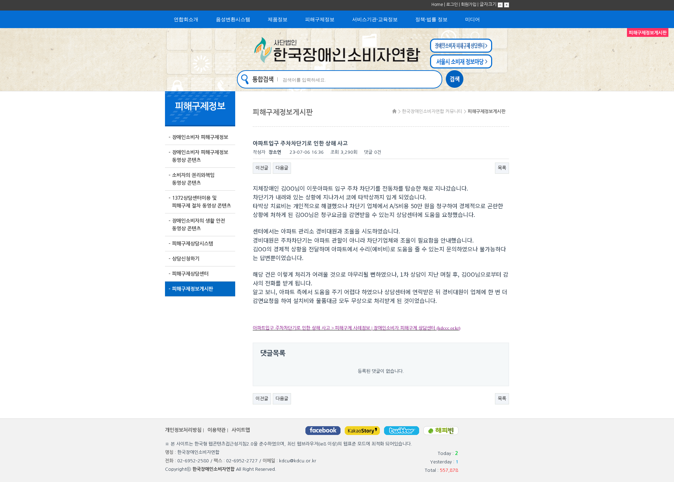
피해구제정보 (320, 19)
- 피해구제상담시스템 (190, 243)
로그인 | (453, 4)
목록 (502, 168)
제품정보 (278, 19)
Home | (438, 4)
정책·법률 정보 (431, 19)
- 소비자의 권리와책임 (191, 179)
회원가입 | (470, 4)
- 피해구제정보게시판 (190, 288)
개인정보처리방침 (183, 430)
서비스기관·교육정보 (375, 19)
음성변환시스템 (233, 19)
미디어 (472, 19)
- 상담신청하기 (183, 258)
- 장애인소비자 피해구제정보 (198, 137)
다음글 (282, 168)
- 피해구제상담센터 (188, 273)
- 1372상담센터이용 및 (199, 202)
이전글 (262, 168)
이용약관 (216, 430)
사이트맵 (241, 430)
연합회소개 (186, 19)
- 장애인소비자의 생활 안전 (196, 224)
